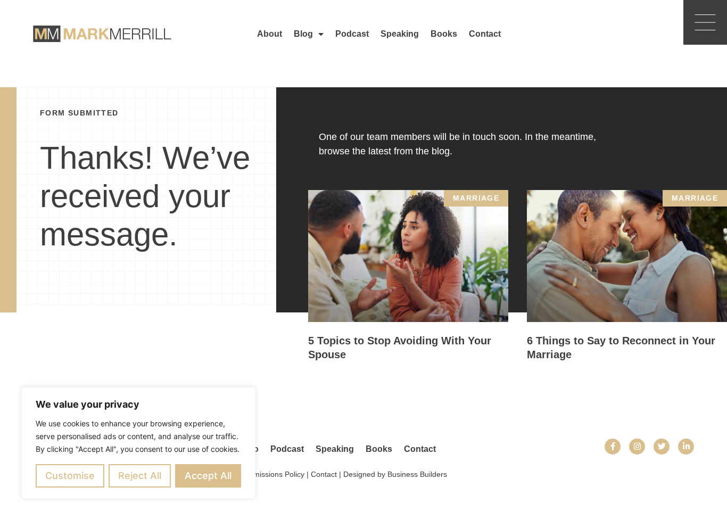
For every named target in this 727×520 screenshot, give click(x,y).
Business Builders (417, 474)
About (269, 33)
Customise (70, 475)
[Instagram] (637, 447)
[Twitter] (662, 447)
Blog (303, 33)
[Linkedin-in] (686, 447)
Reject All (139, 475)
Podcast (352, 33)
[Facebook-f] (613, 447)
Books (444, 33)
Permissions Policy (273, 474)
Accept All (208, 475)
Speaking (400, 33)
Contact (485, 33)
